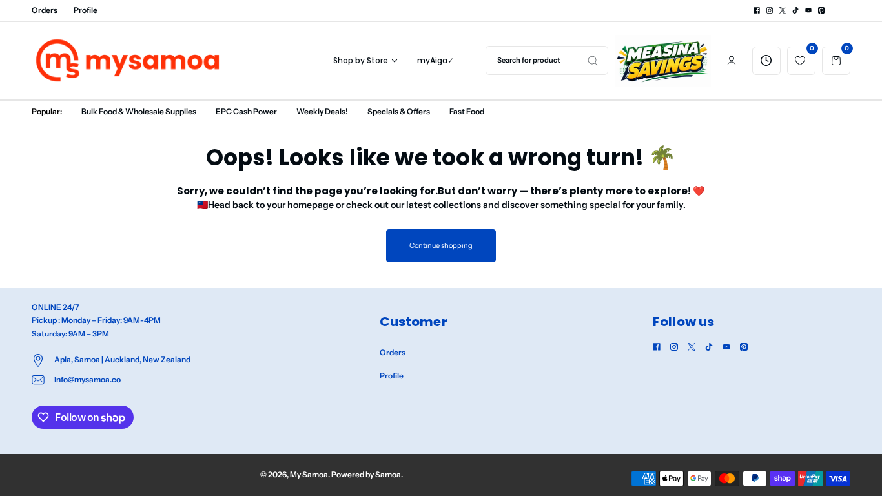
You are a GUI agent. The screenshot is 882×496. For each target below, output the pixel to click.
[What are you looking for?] (593, 60)
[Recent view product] (766, 60)
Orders (44, 10)
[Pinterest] (821, 10)
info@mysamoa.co (87, 379)
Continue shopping (440, 245)
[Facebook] (757, 10)
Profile (85, 10)
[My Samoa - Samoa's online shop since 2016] (128, 60)
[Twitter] (782, 10)
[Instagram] (769, 10)
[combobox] (547, 60)
